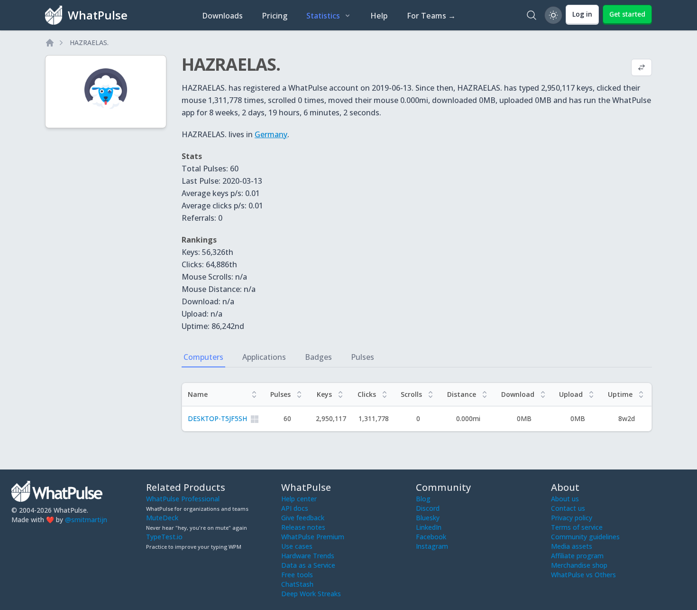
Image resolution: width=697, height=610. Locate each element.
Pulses (362, 357)
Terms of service (577, 527)
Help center (299, 498)
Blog (423, 498)
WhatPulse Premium (312, 536)
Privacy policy (571, 517)
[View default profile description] (641, 68)
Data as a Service (308, 565)
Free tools (297, 574)
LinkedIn (428, 527)
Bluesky (428, 517)
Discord (428, 508)
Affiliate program (577, 555)
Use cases (296, 546)
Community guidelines (585, 536)
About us (565, 498)
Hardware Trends (307, 555)
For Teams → (431, 15)
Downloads (222, 15)
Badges (318, 357)
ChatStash (297, 584)
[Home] (50, 42)
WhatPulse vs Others (583, 574)
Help (379, 15)
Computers (203, 357)
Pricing (274, 15)
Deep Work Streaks (311, 593)
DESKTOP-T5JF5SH (217, 418)
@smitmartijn (86, 519)
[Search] (531, 15)
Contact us (568, 508)
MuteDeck (162, 517)
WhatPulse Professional (183, 498)
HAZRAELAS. (89, 42)
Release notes (303, 527)
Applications (264, 357)
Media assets (571, 546)
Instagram (432, 546)
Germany (271, 134)
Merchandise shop (579, 565)
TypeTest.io (164, 536)
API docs (294, 508)
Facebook (431, 536)
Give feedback (302, 517)
